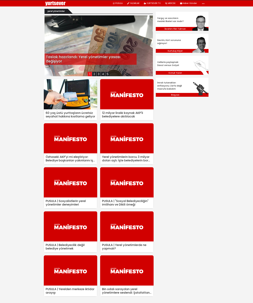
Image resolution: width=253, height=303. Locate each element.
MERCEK (172, 3)
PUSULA (119, 3)
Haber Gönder (190, 3)
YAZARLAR (134, 3)
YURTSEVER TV (154, 3)
